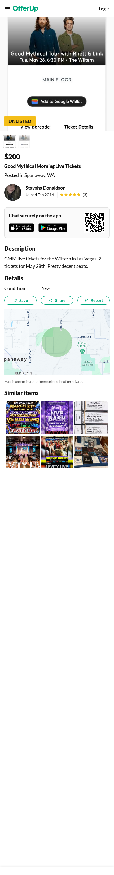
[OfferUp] (25, 9)
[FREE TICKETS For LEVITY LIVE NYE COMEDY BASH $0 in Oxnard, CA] (57, 452)
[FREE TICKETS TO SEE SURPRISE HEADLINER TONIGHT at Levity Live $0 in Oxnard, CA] (23, 417)
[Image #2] (24, 141)
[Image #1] (9, 141)
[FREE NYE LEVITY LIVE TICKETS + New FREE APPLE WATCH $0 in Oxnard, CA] (57, 417)
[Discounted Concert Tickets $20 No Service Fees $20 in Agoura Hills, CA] (91, 417)
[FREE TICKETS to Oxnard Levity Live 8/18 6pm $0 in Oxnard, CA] (23, 452)
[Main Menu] (7, 9)
